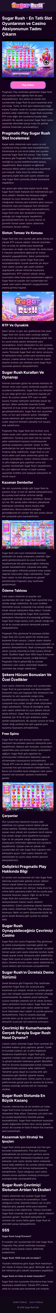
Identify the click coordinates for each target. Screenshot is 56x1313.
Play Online (28, 85)
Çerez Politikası (36, 1302)
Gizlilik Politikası (20, 1302)
